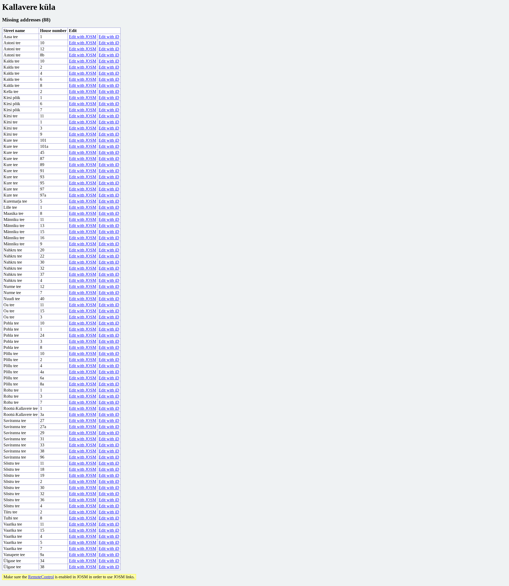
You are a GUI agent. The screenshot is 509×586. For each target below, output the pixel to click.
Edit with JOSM (82, 36)
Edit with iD (109, 36)
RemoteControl (41, 577)
